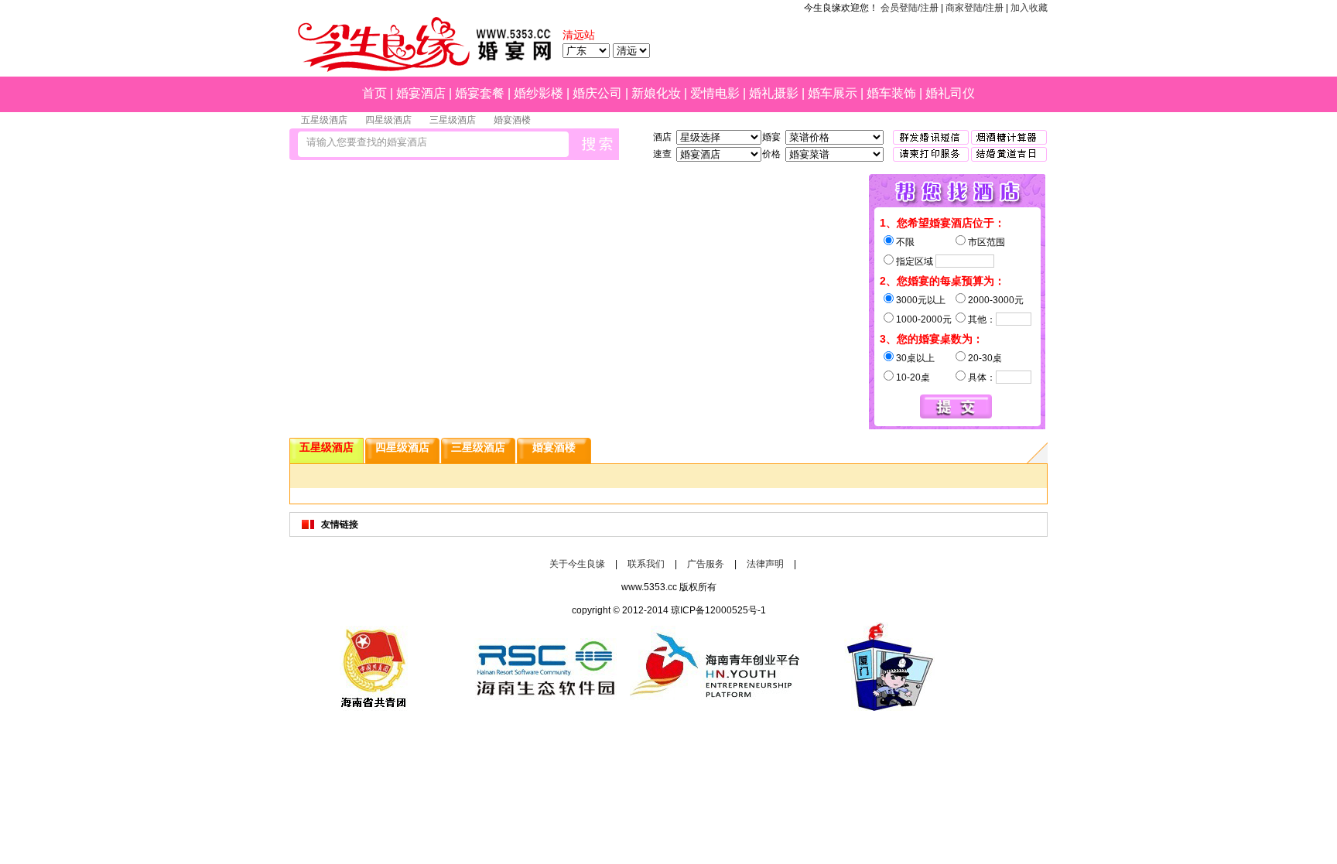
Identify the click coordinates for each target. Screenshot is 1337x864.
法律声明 (765, 563)
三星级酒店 (452, 119)
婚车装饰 (891, 93)
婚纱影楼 (538, 93)
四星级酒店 (388, 119)
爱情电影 (715, 93)
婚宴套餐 (479, 93)
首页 (374, 93)
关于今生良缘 (577, 563)
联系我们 (646, 563)
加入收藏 (1029, 7)
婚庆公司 (597, 93)
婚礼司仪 (950, 93)
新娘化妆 (656, 93)
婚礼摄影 (773, 93)
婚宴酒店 (421, 93)
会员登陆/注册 (910, 7)
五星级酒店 (324, 119)
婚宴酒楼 (512, 119)
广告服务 (705, 563)
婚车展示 (832, 93)
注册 (994, 7)
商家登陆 (964, 7)
